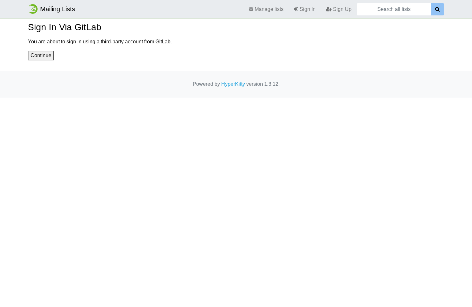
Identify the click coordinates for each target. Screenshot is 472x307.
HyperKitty (233, 84)
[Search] (437, 9)
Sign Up (342, 9)
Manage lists (268, 9)
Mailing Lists (57, 9)
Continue (41, 55)
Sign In (307, 9)
